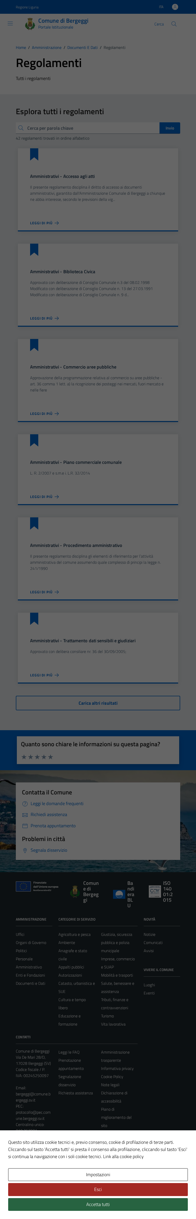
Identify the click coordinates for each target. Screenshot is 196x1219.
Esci (98, 1189)
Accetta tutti (98, 1204)
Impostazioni (98, 1174)
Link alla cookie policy (123, 1156)
